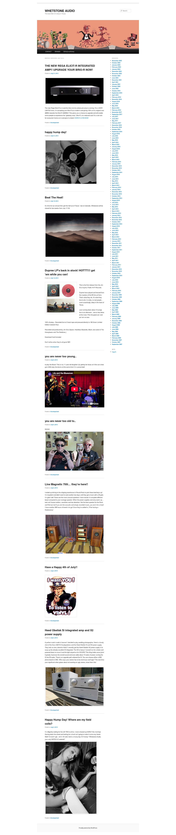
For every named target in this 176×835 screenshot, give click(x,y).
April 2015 (115, 157)
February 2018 (116, 110)
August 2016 (116, 134)
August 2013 (116, 200)
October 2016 (116, 129)
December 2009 (117, 295)
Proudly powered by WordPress (88, 828)
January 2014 (116, 189)
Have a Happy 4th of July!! (61, 567)
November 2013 (117, 194)
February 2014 (116, 187)
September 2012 (117, 224)
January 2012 (116, 241)
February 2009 (116, 316)
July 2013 (115, 202)
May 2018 (115, 106)
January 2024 (116, 69)
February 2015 (116, 162)
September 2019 (117, 93)
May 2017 (115, 121)
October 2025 (116, 63)
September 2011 (117, 250)
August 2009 (116, 303)
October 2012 (116, 222)
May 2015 (115, 155)
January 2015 (116, 164)
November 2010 (117, 271)
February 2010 (116, 290)
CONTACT (48, 51)
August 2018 (116, 101)
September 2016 (117, 131)
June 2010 (115, 282)
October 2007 (116, 342)
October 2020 (116, 86)
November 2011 (117, 245)
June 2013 (115, 205)
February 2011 (116, 265)
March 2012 (115, 237)
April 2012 (115, 235)
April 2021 (115, 82)
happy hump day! (56, 132)
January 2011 (116, 267)
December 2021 (117, 80)
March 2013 (115, 211)
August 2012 (116, 226)
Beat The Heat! (54, 197)
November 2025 (117, 61)
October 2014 (116, 170)
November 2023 (117, 73)
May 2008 (115, 331)
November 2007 (117, 340)
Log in (114, 352)
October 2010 (116, 273)
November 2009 (117, 297)
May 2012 (115, 232)
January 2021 (116, 84)
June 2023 (115, 78)
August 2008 (116, 325)
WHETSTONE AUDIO (60, 10)
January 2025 (116, 65)
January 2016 (116, 147)
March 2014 (115, 185)
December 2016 (117, 125)
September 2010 (117, 275)
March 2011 (115, 263)
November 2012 (117, 220)
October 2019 (116, 91)
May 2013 (115, 207)
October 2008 (116, 323)
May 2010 (115, 284)
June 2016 (115, 138)
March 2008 (115, 336)
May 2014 (115, 181)
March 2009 (115, 314)
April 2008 (115, 334)
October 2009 (116, 299)
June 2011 (115, 256)
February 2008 (116, 338)
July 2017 (115, 116)
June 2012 (115, 230)
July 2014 (115, 177)
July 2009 (115, 306)
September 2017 (117, 114)
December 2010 (117, 269)
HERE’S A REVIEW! (82, 118)
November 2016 (117, 127)
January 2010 (116, 293)
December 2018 (117, 99)
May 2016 (115, 140)
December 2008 (117, 321)
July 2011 (115, 254)
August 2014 (116, 174)
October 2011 (116, 248)
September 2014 (117, 172)
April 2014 (115, 183)
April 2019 (115, 95)
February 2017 (116, 123)
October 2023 (116, 76)
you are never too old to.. (60, 421)
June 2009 (115, 308)
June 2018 (115, 103)
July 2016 (115, 136)
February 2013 (116, 213)
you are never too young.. (60, 356)
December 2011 (117, 243)
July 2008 (115, 327)
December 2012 (117, 217)
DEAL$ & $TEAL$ (68, 51)
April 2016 (115, 142)
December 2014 (117, 166)
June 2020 (115, 88)
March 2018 (115, 108)
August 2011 (116, 252)
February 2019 (116, 97)
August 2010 (116, 278)
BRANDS (57, 51)
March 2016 (115, 144)
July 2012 (115, 228)
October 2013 (116, 196)
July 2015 (115, 151)
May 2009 (115, 310)
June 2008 (115, 329)
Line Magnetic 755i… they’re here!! (66, 484)
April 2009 (115, 312)
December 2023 (117, 71)
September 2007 (117, 344)
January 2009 (116, 318)
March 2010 (115, 288)
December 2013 (117, 192)
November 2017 (117, 112)
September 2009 (117, 301)
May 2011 (115, 258)
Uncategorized (54, 122)
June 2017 (115, 119)
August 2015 (116, 149)
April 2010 (115, 286)
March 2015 (115, 159)
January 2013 (116, 215)
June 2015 (115, 153)
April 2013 (115, 209)
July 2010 (115, 280)
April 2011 (115, 260)
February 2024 (116, 67)
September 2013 (117, 198)
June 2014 (115, 179)
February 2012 (116, 239)
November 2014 (117, 168)
